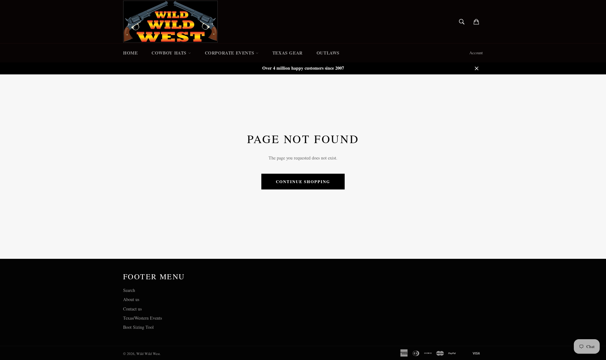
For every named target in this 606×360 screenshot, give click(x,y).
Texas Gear (287, 52)
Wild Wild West (148, 353)
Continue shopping (303, 181)
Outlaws (328, 52)
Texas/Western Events (142, 318)
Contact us (132, 309)
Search (129, 290)
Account (476, 52)
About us (131, 299)
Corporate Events (230, 52)
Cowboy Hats (170, 52)
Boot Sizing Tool (138, 327)
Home (130, 52)
